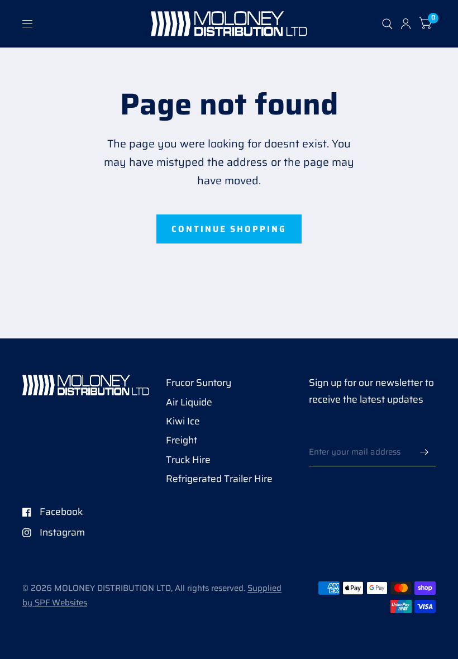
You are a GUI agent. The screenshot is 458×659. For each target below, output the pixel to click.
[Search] (387, 23)
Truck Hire (188, 459)
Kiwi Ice (183, 421)
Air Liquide (189, 402)
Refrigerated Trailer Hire (219, 478)
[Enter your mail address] (424, 451)
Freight (181, 440)
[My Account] (406, 23)
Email (320, 429)
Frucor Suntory (198, 382)
